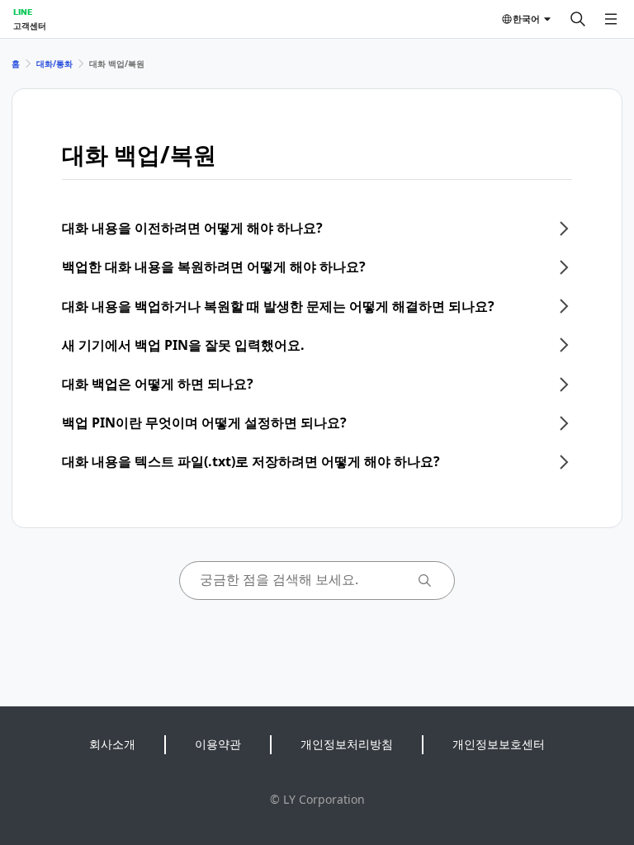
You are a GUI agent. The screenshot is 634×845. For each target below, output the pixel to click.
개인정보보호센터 (498, 744)
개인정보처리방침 (346, 744)
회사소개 (112, 744)
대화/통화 (54, 63)
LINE (22, 11)
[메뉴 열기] (610, 18)
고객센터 (29, 25)
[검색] (577, 18)
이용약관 (218, 744)
